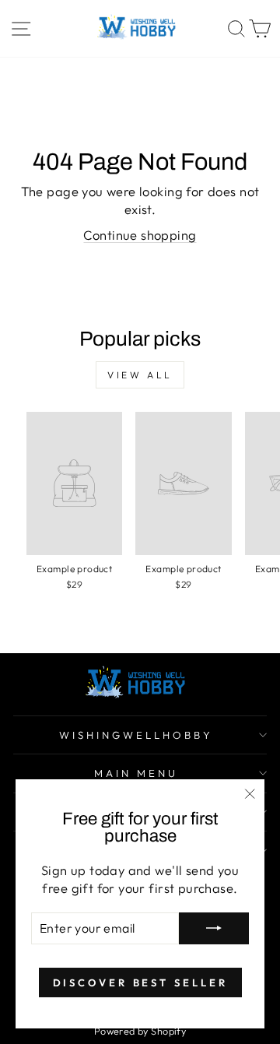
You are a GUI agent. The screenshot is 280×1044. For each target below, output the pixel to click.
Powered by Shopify (140, 1031)
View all (140, 375)
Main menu (136, 773)
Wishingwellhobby (136, 735)
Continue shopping (139, 235)
